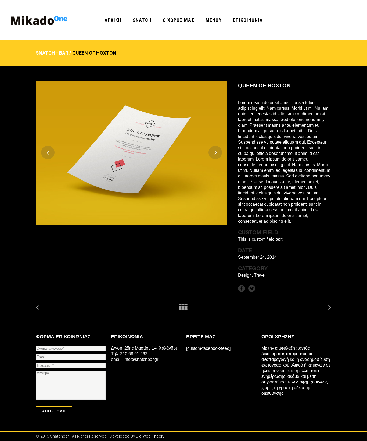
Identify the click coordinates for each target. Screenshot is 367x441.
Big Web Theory (150, 436)
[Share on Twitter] (251, 288)
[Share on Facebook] (241, 288)
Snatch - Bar (52, 53)
